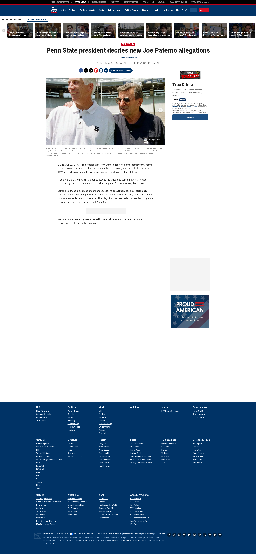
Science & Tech (201, 439)
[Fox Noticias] (178, 2)
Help (110, 534)
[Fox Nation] (115, 2)
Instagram (179, 535)
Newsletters (210, 535)
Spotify (215, 535)
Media (101, 10)
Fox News (54, 10)
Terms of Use (191, 107)
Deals (133, 439)
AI (172, 10)
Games (40, 495)
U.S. (63, 10)
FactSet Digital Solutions (122, 540)
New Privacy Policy (61, 534)
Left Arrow (3, 30)
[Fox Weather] (148, 2)
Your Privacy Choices (82, 534)
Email (106, 70)
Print (101, 70)
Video (166, 10)
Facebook (81, 70)
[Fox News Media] (80, 2)
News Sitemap (147, 534)
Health (157, 10)
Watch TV (204, 10)
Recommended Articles (37, 19)
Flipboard (96, 70)
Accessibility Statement (132, 534)
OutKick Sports (131, 10)
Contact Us (117, 534)
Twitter (86, 70)
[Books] (200, 2)
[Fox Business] (98, 2)
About (102, 495)
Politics (72, 10)
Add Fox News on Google (122, 70)
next (160, 110)
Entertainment (114, 10)
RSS (205, 535)
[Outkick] (162, 2)
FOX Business (168, 439)
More (178, 10)
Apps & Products (139, 495)
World (82, 10)
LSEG (54, 543)
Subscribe (190, 117)
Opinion (92, 10)
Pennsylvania (128, 44)
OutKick (40, 439)
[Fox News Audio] (130, 2)
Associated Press (129, 57)
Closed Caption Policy (99, 534)
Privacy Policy (177, 107)
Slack (200, 535)
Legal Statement (138, 540)
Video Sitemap (159, 534)
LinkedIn (195, 535)
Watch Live (74, 495)
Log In (193, 10)
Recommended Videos (12, 19)
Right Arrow (251, 30)
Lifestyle (146, 10)
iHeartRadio (220, 535)
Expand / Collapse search (186, 10)
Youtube (184, 535)
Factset (87, 540)
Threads (91, 70)
